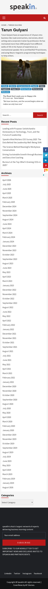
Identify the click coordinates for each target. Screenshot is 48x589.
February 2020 (8, 426)
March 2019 (7, 474)
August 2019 (7, 452)
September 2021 (9, 347)
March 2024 (7, 232)
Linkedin (7, 573)
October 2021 (8, 342)
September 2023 (9, 259)
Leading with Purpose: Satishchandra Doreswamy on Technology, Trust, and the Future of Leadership (21, 131)
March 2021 (7, 373)
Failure (42, 86)
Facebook (38, 573)
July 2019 (6, 456)
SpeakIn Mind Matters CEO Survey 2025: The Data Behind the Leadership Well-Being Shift (21, 141)
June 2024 (6, 224)
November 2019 (9, 439)
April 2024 (6, 228)
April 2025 (6, 193)
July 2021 (6, 355)
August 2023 (7, 263)
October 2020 (8, 395)
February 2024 (8, 237)
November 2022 (9, 294)
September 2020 (9, 399)
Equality (35, 86)
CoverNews (18, 585)
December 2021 (9, 333)
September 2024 (9, 215)
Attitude (5, 86)
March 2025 (7, 197)
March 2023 (7, 281)
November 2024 (9, 210)
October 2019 (8, 443)
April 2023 (6, 276)
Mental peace (37, 89)
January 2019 (8, 483)
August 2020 (7, 404)
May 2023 (6, 272)
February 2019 (8, 478)
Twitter (17, 573)
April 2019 (6, 470)
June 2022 (6, 311)
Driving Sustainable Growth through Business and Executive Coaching (22, 156)
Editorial (12, 86)
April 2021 (6, 368)
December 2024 (9, 206)
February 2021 (8, 377)
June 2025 (6, 189)
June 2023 (6, 268)
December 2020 (9, 386)
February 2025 (8, 202)
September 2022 (9, 303)
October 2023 (8, 254)
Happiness (5, 89)
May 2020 (6, 412)
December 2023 (9, 246)
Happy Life (15, 89)
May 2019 (6, 465)
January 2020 (8, 430)
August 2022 (7, 307)
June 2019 (6, 461)
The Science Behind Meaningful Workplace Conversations (21, 149)
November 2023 (9, 250)
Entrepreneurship (23, 86)
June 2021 (6, 360)
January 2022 (8, 329)
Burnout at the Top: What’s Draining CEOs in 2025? (21, 164)
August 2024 (7, 219)
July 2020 (6, 408)
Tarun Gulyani (19, 98)
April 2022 (6, 320)
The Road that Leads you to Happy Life (19, 96)
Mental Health (26, 89)
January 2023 (8, 285)
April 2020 (6, 417)
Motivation (5, 92)
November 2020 (9, 390)
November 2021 (9, 338)
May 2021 (6, 364)
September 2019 (9, 448)
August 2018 (7, 487)
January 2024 (8, 241)
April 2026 (6, 180)
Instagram (27, 573)
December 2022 (9, 289)
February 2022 (8, 325)
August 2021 (7, 351)
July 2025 (6, 184)
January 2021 (8, 382)
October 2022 (8, 298)
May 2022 (6, 316)
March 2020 (7, 421)
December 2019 (9, 434)
